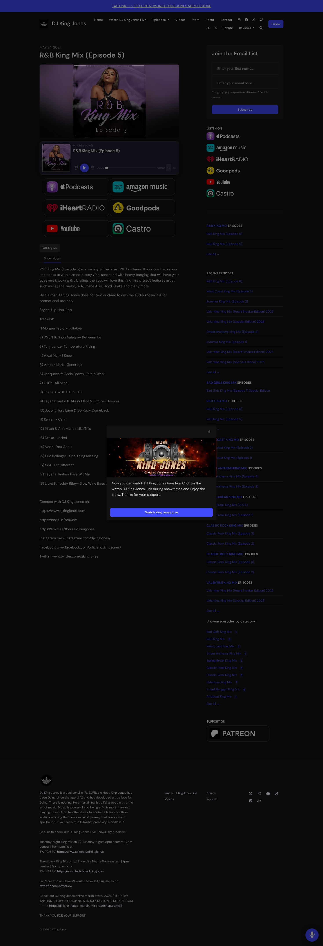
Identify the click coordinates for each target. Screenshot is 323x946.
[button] (209, 431)
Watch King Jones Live (161, 512)
